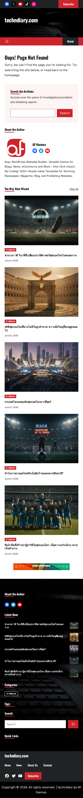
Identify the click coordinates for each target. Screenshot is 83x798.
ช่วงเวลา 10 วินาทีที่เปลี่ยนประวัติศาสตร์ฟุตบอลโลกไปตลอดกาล (40, 255)
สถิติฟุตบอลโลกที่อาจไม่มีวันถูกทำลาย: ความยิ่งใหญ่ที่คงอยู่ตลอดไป (41, 328)
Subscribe (33, 776)
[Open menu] (7, 41)
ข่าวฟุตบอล (10, 250)
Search (65, 113)
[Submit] (73, 724)
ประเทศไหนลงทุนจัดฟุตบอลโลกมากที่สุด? (28, 402)
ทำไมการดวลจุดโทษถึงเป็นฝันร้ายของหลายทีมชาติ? (34, 473)
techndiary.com (21, 20)
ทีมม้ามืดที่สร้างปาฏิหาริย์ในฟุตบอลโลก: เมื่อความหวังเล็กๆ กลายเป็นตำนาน (41, 546)
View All (73, 189)
